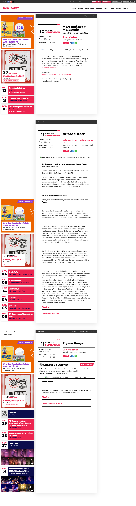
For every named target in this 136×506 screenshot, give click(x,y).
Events (99, 8)
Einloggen (117, 1)
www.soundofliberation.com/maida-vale (56, 74)
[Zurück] (37, 16)
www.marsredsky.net (49, 68)
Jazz (95, 331)
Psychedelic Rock (90, 16)
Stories (21, 18)
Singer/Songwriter (86, 331)
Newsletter (96, 1)
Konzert (41, 122)
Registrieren (129, 1)
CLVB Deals (89, 8)
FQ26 (74, 8)
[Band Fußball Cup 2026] (17, 66)
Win (112, 8)
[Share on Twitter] (73, 43)
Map (66, 43)
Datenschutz (82, 1)
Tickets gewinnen (12, 80)
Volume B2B (106, 1)
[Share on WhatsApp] (76, 43)
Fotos (106, 8)
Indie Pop (76, 331)
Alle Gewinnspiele (87, 364)
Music (118, 8)
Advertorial (28, 18)
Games (125, 8)
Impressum (88, 1)
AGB (70, 1)
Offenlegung (75, 1)
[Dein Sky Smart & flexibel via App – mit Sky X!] (17, 32)
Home (80, 8)
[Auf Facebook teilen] (71, 43)
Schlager (93, 122)
